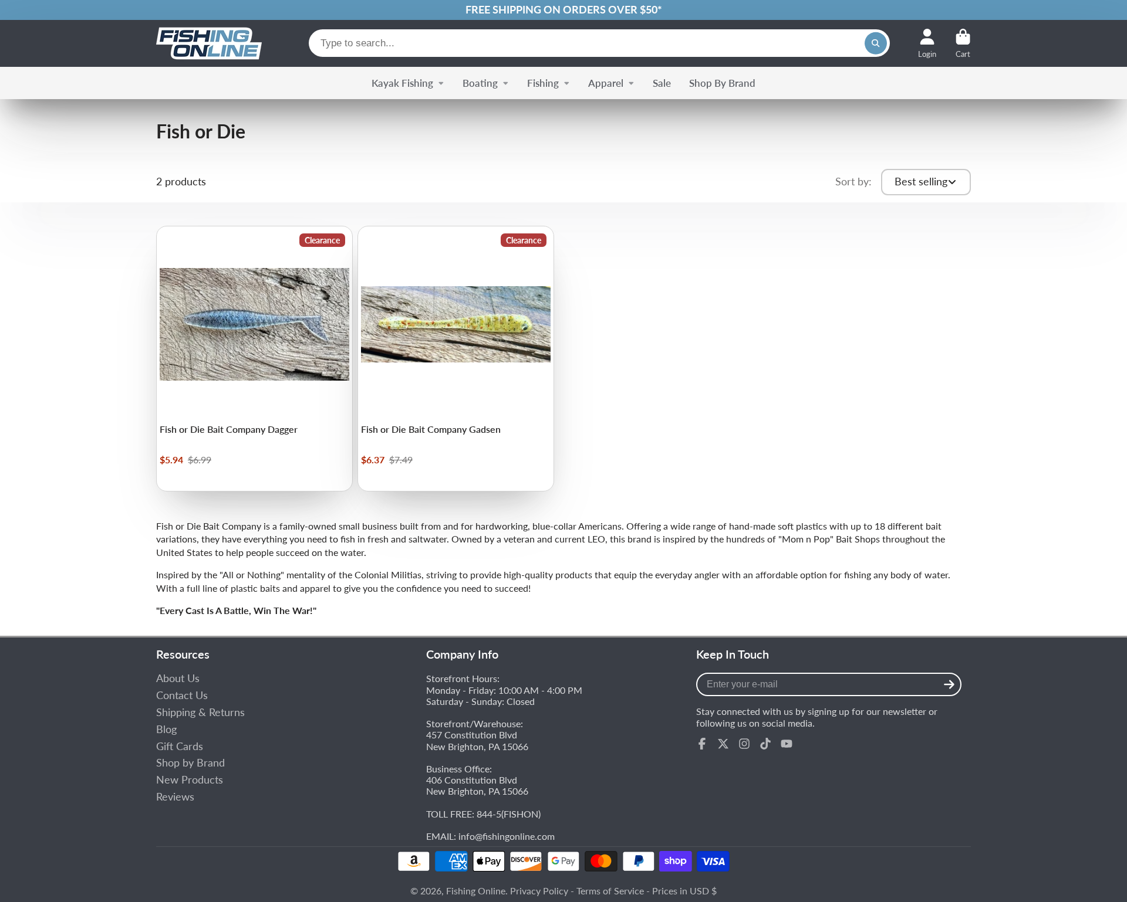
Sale (662, 83)
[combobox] (599, 43)
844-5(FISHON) (509, 813)
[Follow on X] (723, 744)
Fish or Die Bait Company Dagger (254, 358)
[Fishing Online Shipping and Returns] (563, 10)
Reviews (175, 796)
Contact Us (182, 695)
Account (927, 43)
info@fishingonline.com (506, 836)
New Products (189, 779)
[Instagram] (744, 744)
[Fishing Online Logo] (209, 43)
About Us (178, 678)
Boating (480, 83)
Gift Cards (179, 746)
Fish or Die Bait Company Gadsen (456, 358)
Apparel (605, 83)
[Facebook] (702, 744)
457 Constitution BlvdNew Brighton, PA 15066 (477, 740)
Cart (963, 43)
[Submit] (949, 684)
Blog (166, 729)
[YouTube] (786, 744)
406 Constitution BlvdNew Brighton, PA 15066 (477, 785)
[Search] (876, 43)
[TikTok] (765, 744)
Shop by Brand (190, 762)
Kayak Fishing (402, 83)
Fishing (543, 83)
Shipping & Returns (200, 712)
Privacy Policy (539, 890)
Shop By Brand (722, 83)
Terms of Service (610, 890)
